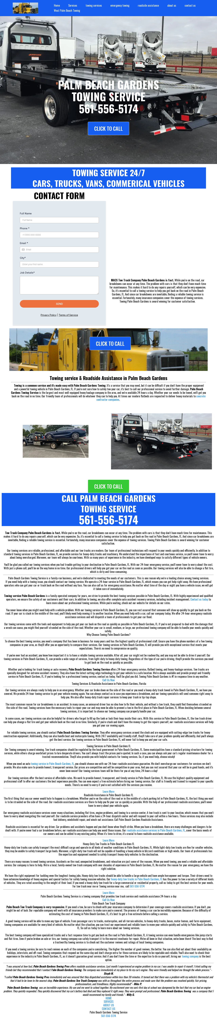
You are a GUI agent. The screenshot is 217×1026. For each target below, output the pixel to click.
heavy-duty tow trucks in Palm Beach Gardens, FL (136, 879)
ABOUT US (108, 1005)
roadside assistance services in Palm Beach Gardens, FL (156, 830)
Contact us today (199, 599)
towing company (190, 956)
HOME (109, 998)
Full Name (26, 213)
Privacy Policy (48, 315)
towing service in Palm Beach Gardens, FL (52, 764)
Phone (24, 228)
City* (23, 257)
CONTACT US (108, 1009)
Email (24, 243)
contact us (190, 5)
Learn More (108, 791)
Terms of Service (68, 315)
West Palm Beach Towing (67, 10)
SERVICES (108, 1002)
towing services (94, 5)
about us (171, 5)
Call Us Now (108, 680)
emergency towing (119, 5)
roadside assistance (148, 5)
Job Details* (27, 272)
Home (57, 5)
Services (72, 5)
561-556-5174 (137, 886)
